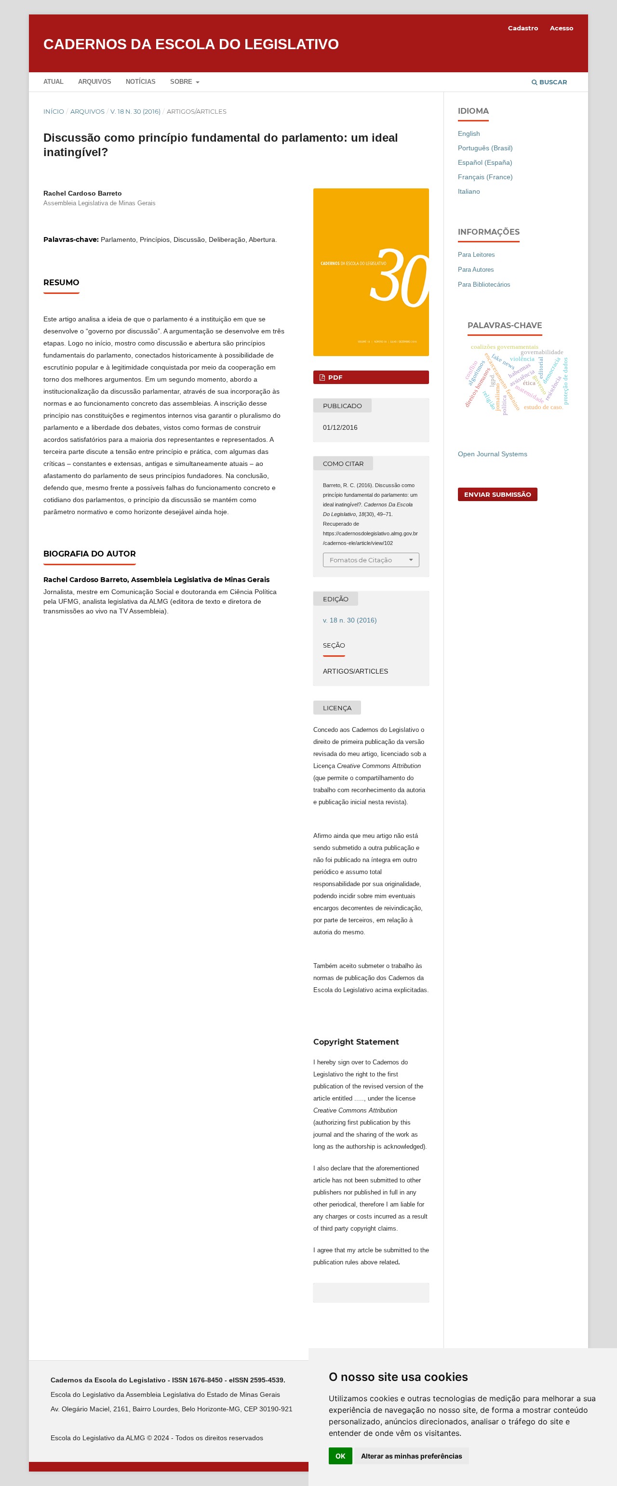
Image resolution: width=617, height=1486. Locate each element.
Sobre (182, 81)
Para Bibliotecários (484, 284)
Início (53, 111)
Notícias (141, 81)
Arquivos (94, 81)
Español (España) (485, 162)
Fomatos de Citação (361, 560)
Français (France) (485, 177)
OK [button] (340, 1456)
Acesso (562, 28)
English (469, 133)
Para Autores (476, 269)
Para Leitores (476, 254)
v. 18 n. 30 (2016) (135, 111)
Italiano (469, 191)
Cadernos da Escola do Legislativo (191, 44)
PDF (334, 377)
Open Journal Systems (492, 454)
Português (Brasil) (485, 148)
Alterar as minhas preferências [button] (411, 1456)
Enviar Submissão (497, 494)
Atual (53, 81)
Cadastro (523, 28)
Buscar (552, 82)
